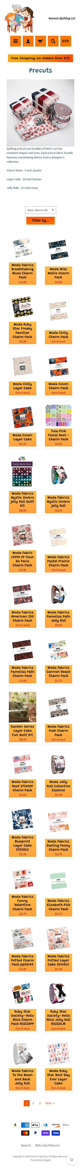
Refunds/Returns (47, 1145)
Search (26, 1145)
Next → (50, 1103)
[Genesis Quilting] (19, 18)
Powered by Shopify (41, 1160)
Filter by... (40, 221)
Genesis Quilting (39, 1156)
